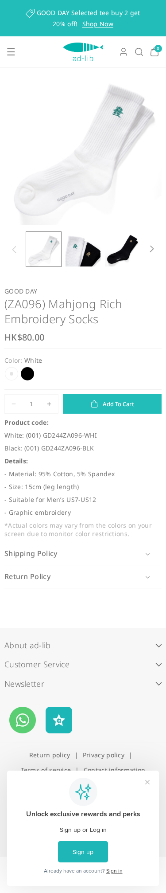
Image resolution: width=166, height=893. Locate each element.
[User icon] (123, 52)
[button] (11, 52)
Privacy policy (103, 755)
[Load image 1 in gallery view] (43, 249)
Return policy (49, 755)
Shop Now (97, 24)
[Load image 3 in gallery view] (122, 249)
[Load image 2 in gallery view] (83, 249)
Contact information (115, 770)
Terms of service (46, 770)
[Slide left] (14, 249)
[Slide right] (152, 249)
